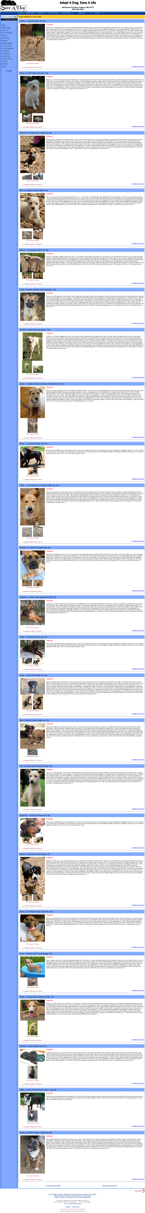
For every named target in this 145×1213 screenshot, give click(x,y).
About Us (4, 35)
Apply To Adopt (66, 13)
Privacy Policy (75, 1206)
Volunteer (97, 13)
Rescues (74, 1195)
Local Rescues (6, 53)
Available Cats (41, 13)
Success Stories (6, 46)
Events (21, 13)
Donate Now (81, 13)
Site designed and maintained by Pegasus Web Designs (72, 1209)
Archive (4, 66)
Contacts (76, 1197)
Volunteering (67, 1194)
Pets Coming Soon (53, 13)
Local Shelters (6, 56)
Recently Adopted (7, 43)
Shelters (79, 1195)
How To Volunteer (7, 33)
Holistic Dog (5, 38)
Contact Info (5, 30)
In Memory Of (6, 51)
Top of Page (138, 1191)
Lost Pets (4, 61)
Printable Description (138, 66)
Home (3, 25)
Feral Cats (5, 64)
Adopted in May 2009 (54, 1185)
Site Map (68, 1206)
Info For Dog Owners (8, 48)
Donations (5, 40)
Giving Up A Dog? (7, 58)
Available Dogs (30, 13)
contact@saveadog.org (74, 1203)
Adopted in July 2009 (109, 1185)
